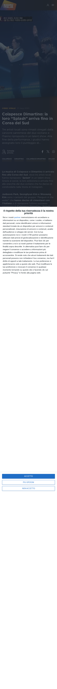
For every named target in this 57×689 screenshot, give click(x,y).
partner (17, 217)
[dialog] (28, 448)
